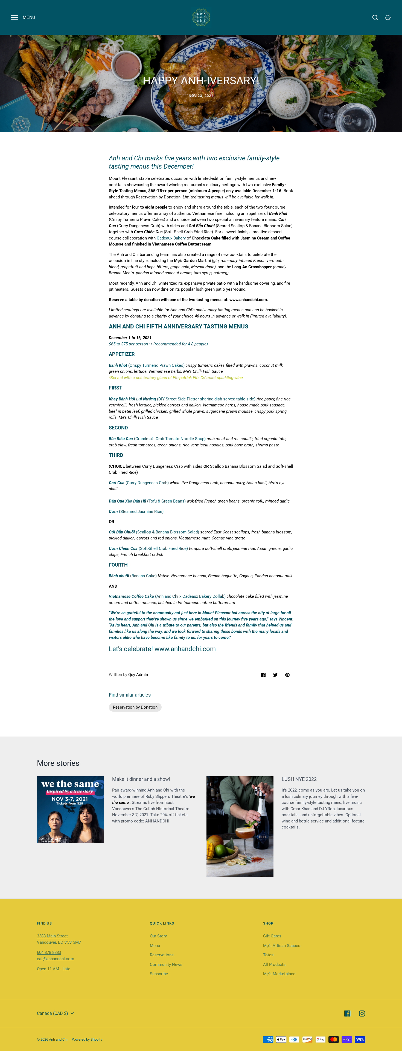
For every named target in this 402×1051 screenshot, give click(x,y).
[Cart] (388, 17)
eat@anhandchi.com (55, 958)
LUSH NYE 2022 (299, 779)
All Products (274, 964)
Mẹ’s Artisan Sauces (281, 945)
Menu (155, 945)
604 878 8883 (49, 952)
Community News (166, 964)
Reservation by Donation (158, 197)
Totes (268, 954)
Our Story (158, 936)
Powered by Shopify (87, 1039)
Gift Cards (272, 936)
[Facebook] (347, 1013)
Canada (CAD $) (52, 1013)
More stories (58, 763)
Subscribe (159, 973)
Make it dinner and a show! (141, 779)
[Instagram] (362, 1013)
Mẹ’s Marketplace (279, 973)
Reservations (162, 954)
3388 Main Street (52, 936)
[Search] (375, 17)
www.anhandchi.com (248, 299)
